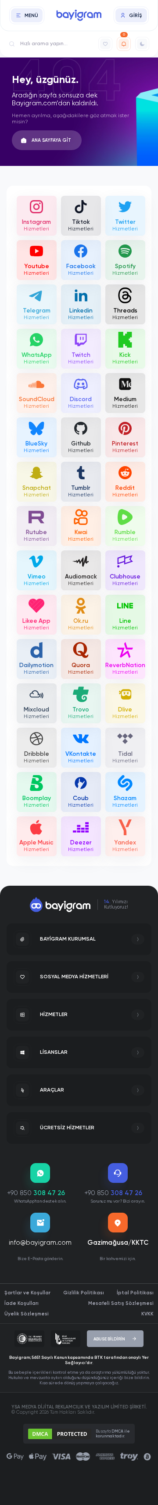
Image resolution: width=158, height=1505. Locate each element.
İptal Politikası (135, 1292)
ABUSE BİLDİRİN (109, 1339)
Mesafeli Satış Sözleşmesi (121, 1303)
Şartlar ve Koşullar (27, 1292)
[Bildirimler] (124, 44)
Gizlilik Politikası (83, 1292)
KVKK (147, 1313)
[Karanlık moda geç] (142, 44)
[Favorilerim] (105, 44)
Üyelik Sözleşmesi (26, 1313)
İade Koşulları (21, 1303)
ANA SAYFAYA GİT (51, 140)
